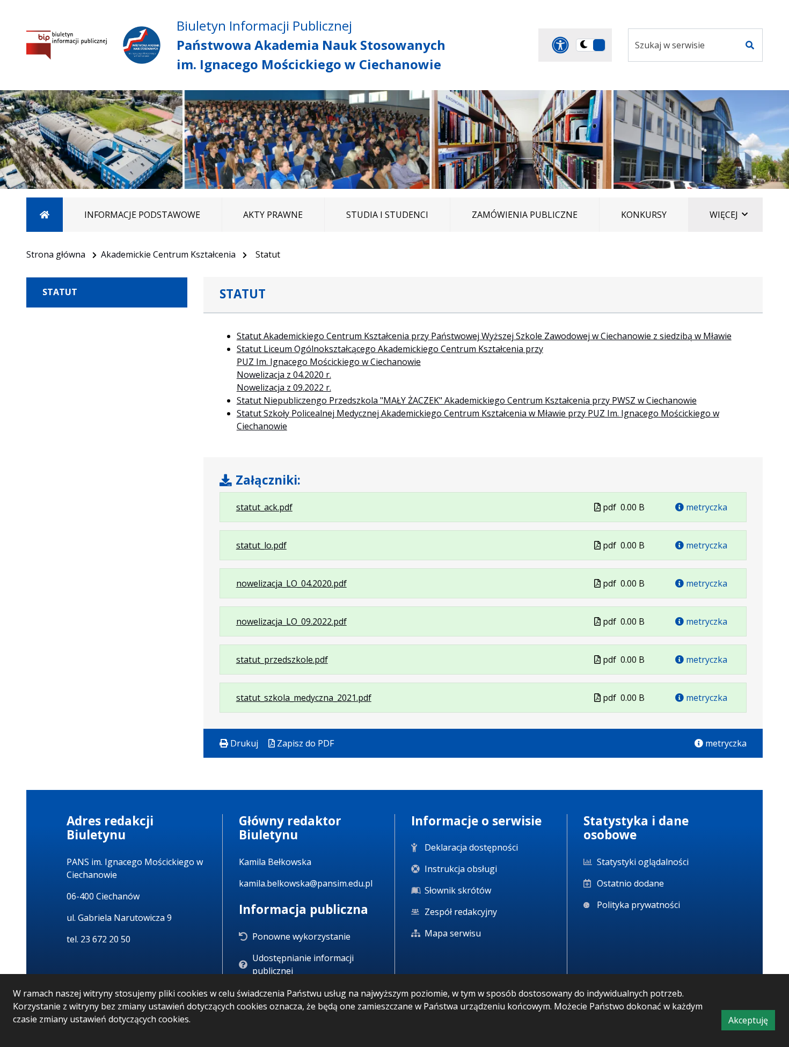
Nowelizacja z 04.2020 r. (284, 374)
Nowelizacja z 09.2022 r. (284, 387)
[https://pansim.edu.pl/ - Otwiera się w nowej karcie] (141, 45)
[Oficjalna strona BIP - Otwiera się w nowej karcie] (66, 45)
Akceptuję (751, 1022)
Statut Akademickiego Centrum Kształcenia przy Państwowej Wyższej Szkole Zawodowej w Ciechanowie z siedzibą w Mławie (484, 336)
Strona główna (55, 254)
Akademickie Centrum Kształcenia (168, 254)
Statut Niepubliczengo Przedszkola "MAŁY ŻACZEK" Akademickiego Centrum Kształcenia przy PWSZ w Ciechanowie (467, 400)
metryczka (705, 507)
